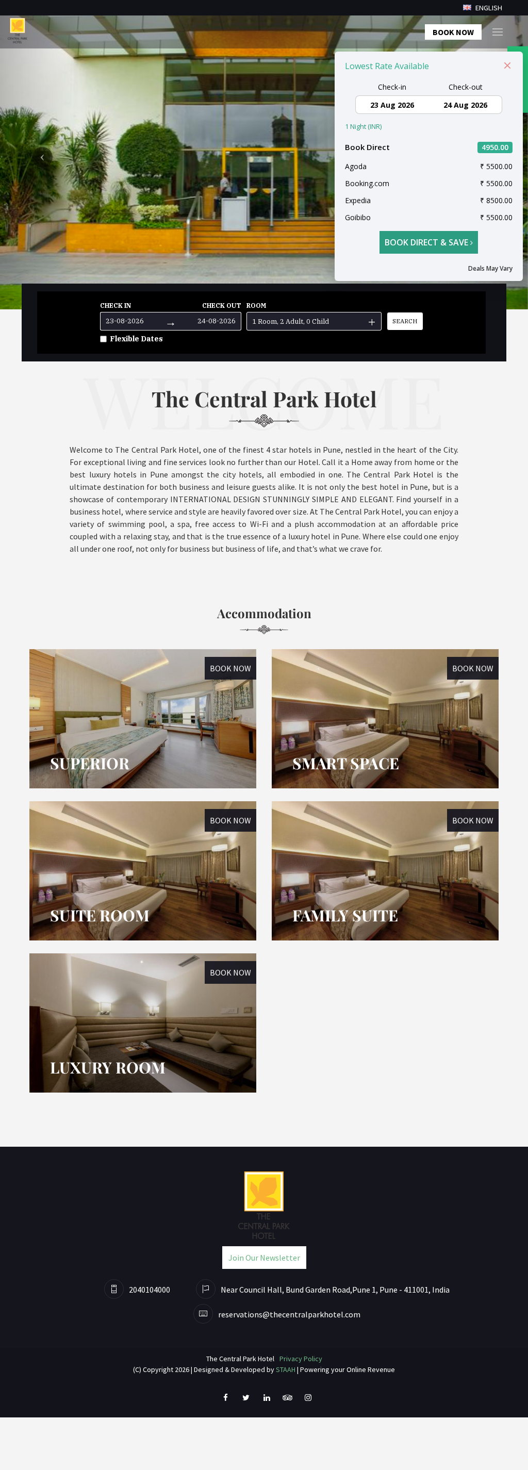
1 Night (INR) (363, 126)
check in (115, 305)
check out (221, 305)
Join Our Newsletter (264, 1257)
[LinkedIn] (266, 1397)
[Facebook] (225, 1397)
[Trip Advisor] (287, 1397)
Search (405, 321)
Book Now (453, 32)
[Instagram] (308, 1397)
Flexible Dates (136, 338)
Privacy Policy (300, 1358)
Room (256, 305)
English (488, 7)
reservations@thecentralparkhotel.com (289, 1314)
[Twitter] (246, 1397)
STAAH (285, 1369)
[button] (39, 154)
